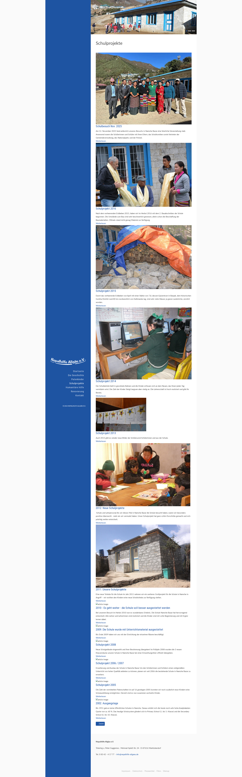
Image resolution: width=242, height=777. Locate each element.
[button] (186, 30)
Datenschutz (137, 771)
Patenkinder (77, 379)
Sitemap (166, 771)
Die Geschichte (76, 375)
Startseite (78, 371)
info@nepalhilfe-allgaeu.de (127, 754)
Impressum (126, 771)
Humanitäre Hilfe (75, 387)
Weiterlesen (101, 141)
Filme (159, 771)
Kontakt (79, 395)
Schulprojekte (76, 383)
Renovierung (77, 391)
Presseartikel (149, 771)
